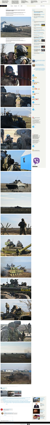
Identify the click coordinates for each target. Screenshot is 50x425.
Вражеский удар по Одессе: (37, 49)
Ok (27, 424)
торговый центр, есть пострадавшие (37, 51)
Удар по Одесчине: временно (37, 16)
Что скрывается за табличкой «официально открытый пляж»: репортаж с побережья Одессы (40, 61)
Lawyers (4, 409)
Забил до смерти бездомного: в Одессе (38, 43)
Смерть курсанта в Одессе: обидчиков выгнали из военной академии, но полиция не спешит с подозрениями (15, 400)
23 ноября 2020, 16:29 (8, 409)
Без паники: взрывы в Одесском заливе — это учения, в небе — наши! (4, 396)
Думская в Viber (34, 165)
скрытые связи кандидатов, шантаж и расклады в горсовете (38, 12)
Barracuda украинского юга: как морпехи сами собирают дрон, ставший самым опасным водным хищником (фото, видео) (17, 397)
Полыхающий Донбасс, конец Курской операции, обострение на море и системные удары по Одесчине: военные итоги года (17, 401)
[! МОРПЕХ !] (2, 414)
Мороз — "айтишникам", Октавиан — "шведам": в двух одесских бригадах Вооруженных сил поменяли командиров (17, 402)
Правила (10, 420)
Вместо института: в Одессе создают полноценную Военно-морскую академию (18, 396)
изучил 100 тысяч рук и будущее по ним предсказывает (39, 38)
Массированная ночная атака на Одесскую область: (37, 46)
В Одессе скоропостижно (37, 14)
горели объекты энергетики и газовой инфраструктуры (37, 47)
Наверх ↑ (13, 420)
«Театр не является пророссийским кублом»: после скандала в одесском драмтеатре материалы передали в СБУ (39, 65)
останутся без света (38, 28)
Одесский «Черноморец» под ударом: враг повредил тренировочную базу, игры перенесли (34, 1)
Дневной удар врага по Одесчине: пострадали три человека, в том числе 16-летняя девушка (25, 1)
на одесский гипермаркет (37, 41)
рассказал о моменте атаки (36, 40)
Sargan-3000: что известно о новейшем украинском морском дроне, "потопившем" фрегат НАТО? (14, 398)
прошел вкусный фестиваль (42, 417)
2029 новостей (3, 389)
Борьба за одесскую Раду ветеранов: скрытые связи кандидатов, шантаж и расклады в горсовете (5, 1)
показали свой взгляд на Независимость (37, 25)
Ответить (4, 411)
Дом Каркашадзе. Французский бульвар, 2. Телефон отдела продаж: (44, 2)
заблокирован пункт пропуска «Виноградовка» (39, 16)
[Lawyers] (2, 410)
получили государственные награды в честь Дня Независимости (39, 30)
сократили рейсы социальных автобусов (38, 33)
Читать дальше (34, 144)
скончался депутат (42, 14)
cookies (26, 424)
